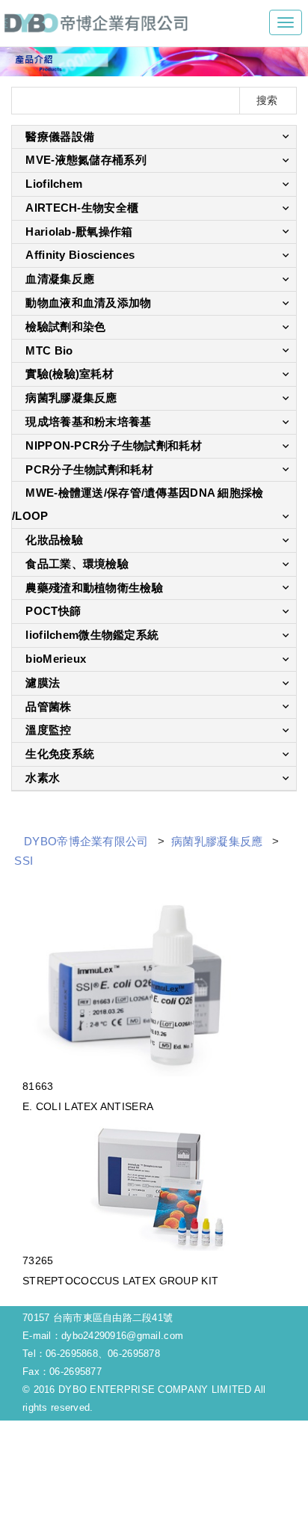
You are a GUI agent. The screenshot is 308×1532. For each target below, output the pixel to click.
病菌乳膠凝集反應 (71, 397)
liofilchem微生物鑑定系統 (91, 634)
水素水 (42, 777)
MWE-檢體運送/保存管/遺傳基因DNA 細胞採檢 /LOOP (137, 504)
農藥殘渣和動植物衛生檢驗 (93, 587)
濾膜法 (42, 682)
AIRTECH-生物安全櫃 (81, 207)
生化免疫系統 (59, 753)
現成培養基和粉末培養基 (88, 421)
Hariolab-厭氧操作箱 (78, 231)
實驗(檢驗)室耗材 (69, 373)
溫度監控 (48, 729)
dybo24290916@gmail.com (122, 1335)
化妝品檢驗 (53, 539)
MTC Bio (49, 350)
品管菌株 (48, 706)
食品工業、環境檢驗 (77, 563)
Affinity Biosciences (80, 254)
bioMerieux (55, 658)
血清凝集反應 (59, 278)
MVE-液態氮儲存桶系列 (85, 159)
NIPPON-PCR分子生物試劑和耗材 (113, 445)
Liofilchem (53, 183)
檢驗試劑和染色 (65, 326)
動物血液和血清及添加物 (88, 302)
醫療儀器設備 (59, 136)
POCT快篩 (53, 610)
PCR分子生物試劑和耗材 (89, 469)
